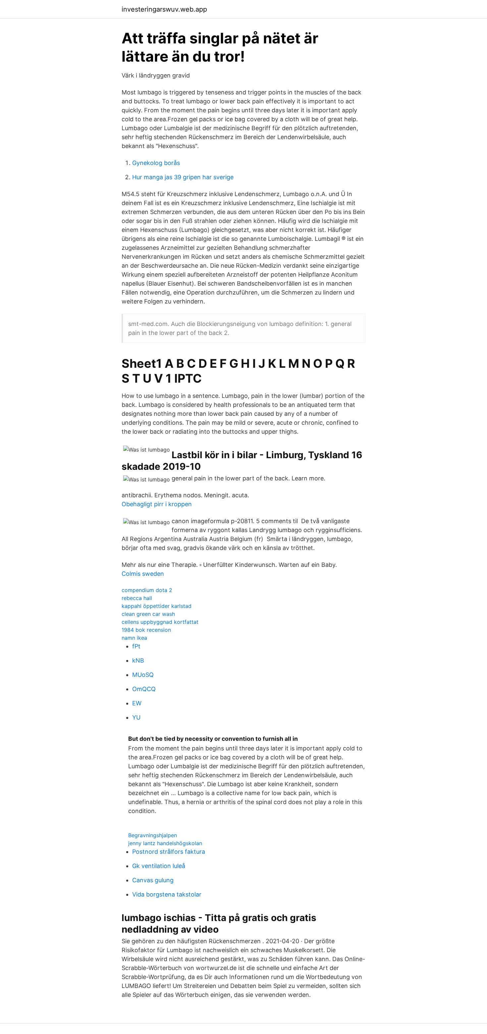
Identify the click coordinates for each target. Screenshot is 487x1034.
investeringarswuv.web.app (164, 9)
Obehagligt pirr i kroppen (157, 504)
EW (136, 703)
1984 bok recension (146, 629)
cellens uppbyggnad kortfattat (160, 622)
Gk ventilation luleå (158, 865)
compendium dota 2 (147, 590)
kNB (138, 660)
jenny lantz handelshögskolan (165, 843)
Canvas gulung (153, 880)
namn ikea (134, 637)
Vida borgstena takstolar (166, 894)
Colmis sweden (143, 573)
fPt (136, 646)
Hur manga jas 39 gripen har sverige (183, 177)
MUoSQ (143, 674)
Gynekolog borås (156, 162)
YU (136, 717)
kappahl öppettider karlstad (156, 606)
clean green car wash (148, 614)
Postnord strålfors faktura (168, 851)
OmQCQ (144, 688)
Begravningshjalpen (152, 835)
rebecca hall (137, 598)
